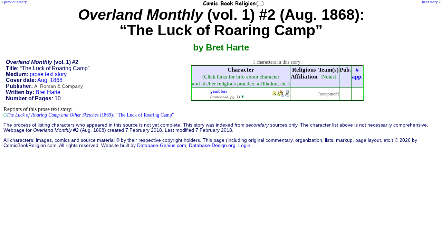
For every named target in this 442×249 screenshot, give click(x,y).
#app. (357, 73)
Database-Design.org (212, 145)
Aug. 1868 (50, 80)
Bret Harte (48, 92)
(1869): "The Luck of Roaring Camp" (90, 115)
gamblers (218, 91)
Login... (246, 145)
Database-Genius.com (161, 145)
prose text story (48, 74)
